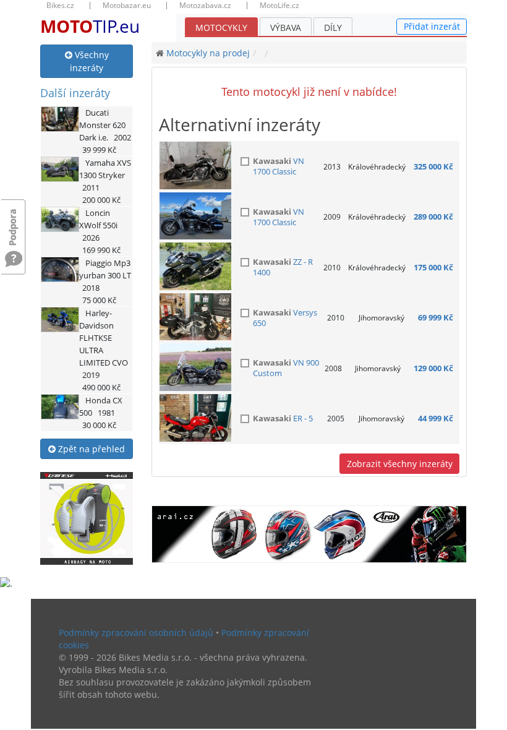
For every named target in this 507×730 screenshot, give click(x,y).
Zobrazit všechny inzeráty (400, 464)
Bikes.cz (60, 5)
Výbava (285, 27)
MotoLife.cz (279, 5)
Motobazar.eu (127, 5)
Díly (333, 27)
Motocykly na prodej (208, 53)
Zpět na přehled (90, 449)
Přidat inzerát (432, 26)
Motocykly (221, 27)
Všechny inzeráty (89, 61)
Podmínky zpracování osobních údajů (136, 632)
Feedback (13, 221)
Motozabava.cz (205, 5)
